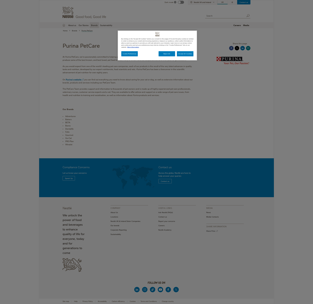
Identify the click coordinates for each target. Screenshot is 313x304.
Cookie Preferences (129, 54)
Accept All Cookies (185, 54)
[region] (157, 45)
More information (133, 47)
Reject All (166, 54)
